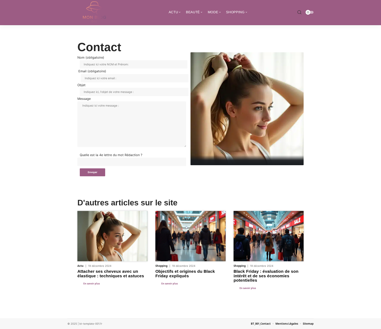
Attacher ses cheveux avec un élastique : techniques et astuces (110, 273)
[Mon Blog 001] (93, 12)
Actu (80, 266)
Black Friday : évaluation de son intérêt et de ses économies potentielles (266, 275)
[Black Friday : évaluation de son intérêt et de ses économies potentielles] (269, 236)
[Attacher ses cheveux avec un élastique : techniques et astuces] (247, 108)
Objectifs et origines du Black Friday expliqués (185, 273)
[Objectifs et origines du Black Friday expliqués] (190, 236)
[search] (299, 12)
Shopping (161, 266)
